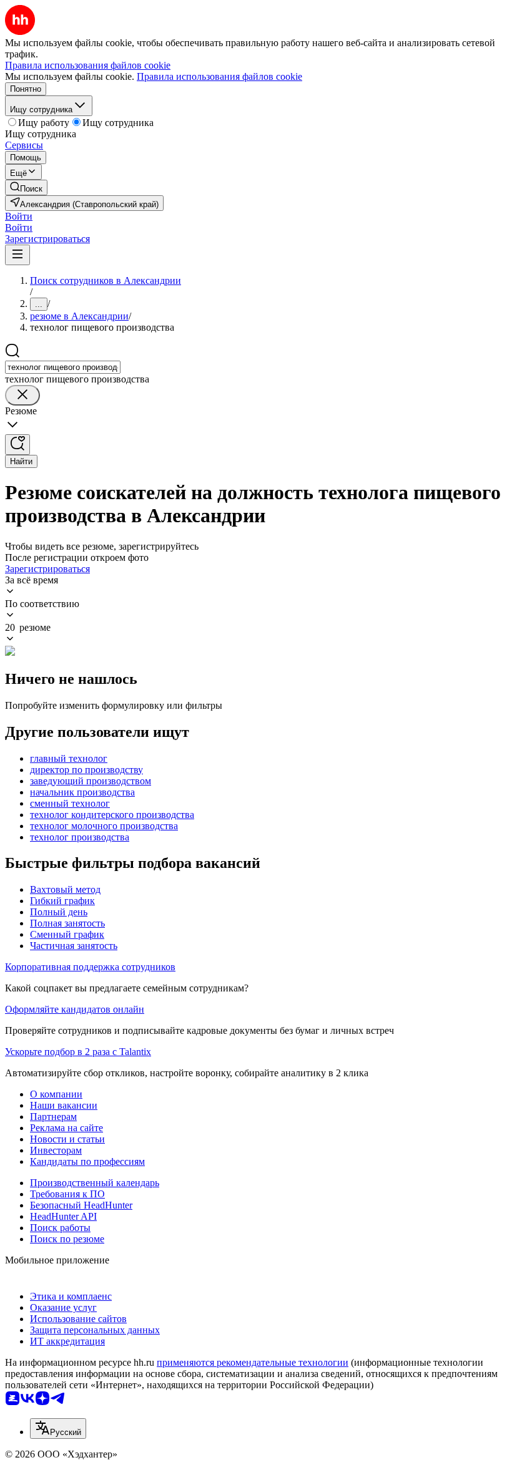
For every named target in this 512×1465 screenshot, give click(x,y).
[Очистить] (22, 395)
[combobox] (63, 367)
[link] (26, 187)
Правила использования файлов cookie (219, 76)
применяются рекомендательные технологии (252, 1362)
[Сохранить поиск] (17, 444)
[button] (18, 216)
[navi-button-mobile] (17, 255)
